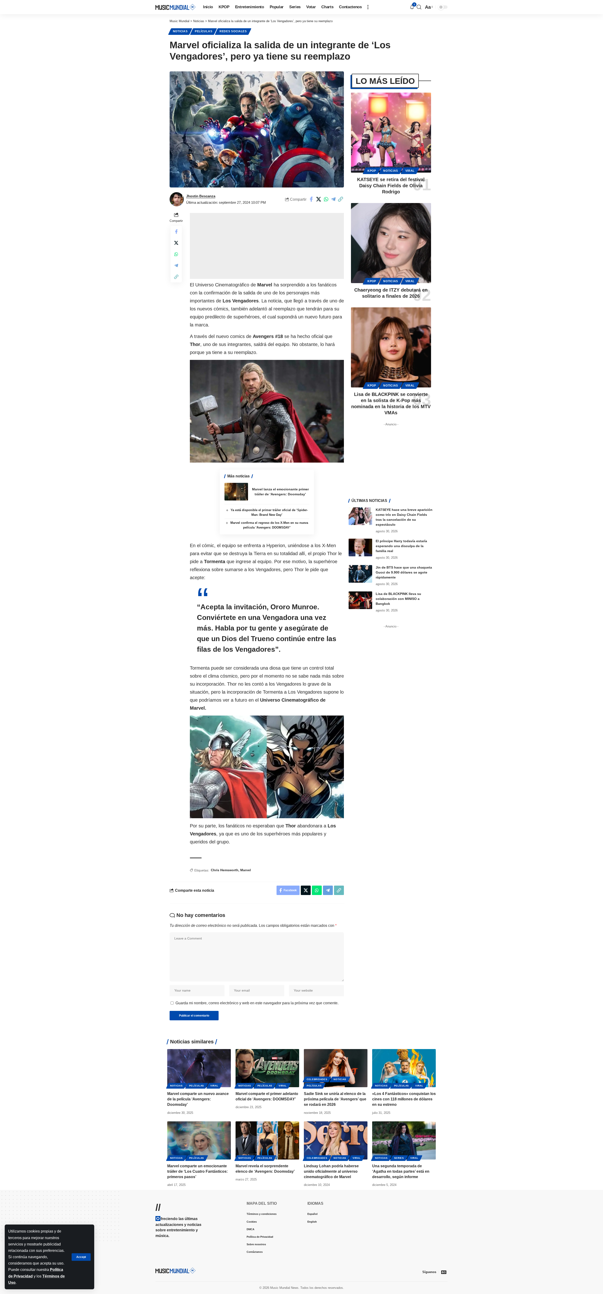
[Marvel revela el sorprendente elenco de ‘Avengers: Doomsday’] (267, 1140)
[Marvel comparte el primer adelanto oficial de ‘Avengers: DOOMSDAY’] (267, 1068)
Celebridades (317, 1079)
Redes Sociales (233, 31)
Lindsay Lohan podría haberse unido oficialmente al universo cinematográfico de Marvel (331, 1171)
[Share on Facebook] (311, 199)
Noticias (180, 31)
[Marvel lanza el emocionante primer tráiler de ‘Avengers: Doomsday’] (236, 492)
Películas (203, 31)
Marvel (245, 870)
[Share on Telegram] (333, 199)
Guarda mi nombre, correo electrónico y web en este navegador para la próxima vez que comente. (256, 1003)
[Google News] (444, 1272)
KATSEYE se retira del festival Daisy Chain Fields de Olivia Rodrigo (391, 185)
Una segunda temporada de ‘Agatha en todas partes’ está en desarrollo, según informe (400, 1171)
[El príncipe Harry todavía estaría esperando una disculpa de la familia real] (360, 547)
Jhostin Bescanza (200, 196)
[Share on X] (318, 199)
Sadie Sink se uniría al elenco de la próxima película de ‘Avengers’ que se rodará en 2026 (335, 1099)
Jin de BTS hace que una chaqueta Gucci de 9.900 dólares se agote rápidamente (404, 572)
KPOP (371, 170)
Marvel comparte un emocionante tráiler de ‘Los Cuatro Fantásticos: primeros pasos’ (197, 1171)
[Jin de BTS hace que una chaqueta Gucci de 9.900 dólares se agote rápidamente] (360, 574)
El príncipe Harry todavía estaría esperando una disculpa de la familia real (401, 546)
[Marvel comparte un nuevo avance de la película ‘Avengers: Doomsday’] (199, 1068)
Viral (410, 170)
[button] (81, 1257)
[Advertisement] (267, 246)
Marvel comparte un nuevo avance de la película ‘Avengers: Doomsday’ (198, 1099)
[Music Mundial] (175, 7)
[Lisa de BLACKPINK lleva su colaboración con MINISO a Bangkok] (360, 600)
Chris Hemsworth (224, 870)
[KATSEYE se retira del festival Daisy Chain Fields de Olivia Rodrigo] (391, 133)
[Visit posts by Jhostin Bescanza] (177, 199)
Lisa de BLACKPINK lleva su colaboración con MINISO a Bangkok (398, 599)
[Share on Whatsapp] (326, 199)
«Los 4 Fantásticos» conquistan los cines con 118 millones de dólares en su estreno (404, 1099)
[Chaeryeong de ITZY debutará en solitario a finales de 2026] (391, 243)
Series (399, 1158)
